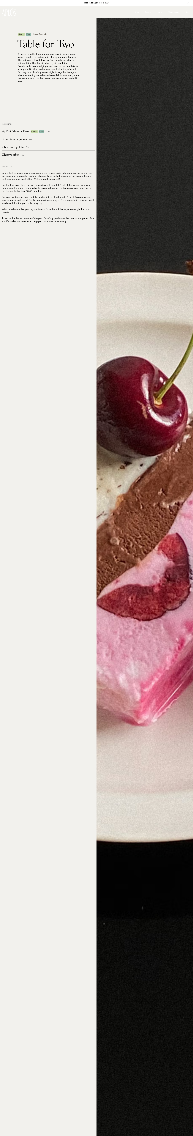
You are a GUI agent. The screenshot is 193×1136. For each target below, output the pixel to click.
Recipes (148, 12)
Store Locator (174, 12)
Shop (137, 12)
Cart (187, 12)
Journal (160, 12)
